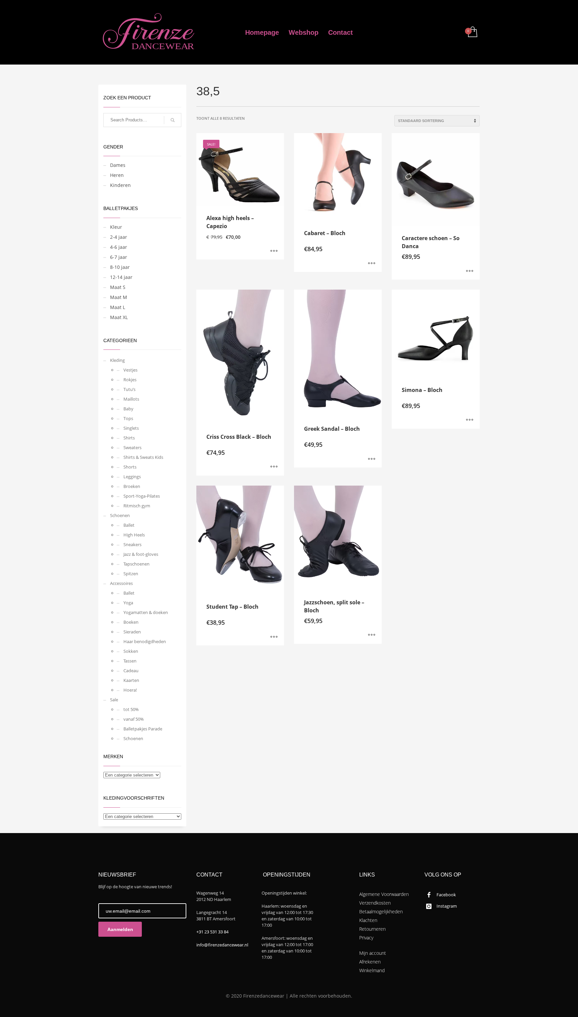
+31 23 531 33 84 (212, 932)
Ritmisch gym (136, 506)
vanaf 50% (133, 719)
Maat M (118, 297)
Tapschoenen (136, 564)
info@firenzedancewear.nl (222, 945)
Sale (114, 700)
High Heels (134, 535)
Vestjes (130, 370)
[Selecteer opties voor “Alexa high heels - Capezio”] (274, 251)
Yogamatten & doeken (145, 612)
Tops (128, 418)
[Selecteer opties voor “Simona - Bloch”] (469, 420)
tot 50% (131, 709)
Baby (128, 409)
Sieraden (132, 632)
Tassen (129, 661)
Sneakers (132, 544)
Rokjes (129, 380)
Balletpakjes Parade (142, 729)
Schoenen (120, 515)
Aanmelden (120, 929)
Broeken (131, 486)
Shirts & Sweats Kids (143, 457)
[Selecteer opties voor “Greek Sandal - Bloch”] (371, 459)
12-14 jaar (121, 277)
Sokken (130, 651)
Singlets (131, 428)
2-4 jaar (118, 237)
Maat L (117, 307)
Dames (117, 165)
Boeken (130, 622)
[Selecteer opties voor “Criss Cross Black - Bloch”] (274, 467)
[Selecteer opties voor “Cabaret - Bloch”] (371, 263)
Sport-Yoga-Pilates (141, 496)
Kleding (117, 360)
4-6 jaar (118, 247)
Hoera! (130, 690)
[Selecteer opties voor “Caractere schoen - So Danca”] (469, 271)
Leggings (132, 477)
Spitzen (130, 574)
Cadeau (130, 671)
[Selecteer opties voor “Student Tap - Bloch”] (274, 637)
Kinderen (120, 185)
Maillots (131, 399)
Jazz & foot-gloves (140, 554)
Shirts (129, 438)
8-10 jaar (120, 267)
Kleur (116, 227)
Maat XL (119, 317)
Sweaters (132, 447)
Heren (117, 175)
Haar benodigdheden (144, 641)
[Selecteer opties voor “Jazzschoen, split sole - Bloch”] (371, 635)
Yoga (128, 603)
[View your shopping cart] (472, 32)
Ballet (128, 525)
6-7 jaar (118, 257)
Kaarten (131, 680)
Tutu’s (129, 389)
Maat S (117, 287)
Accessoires (121, 583)
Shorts (129, 467)
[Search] (172, 120)
